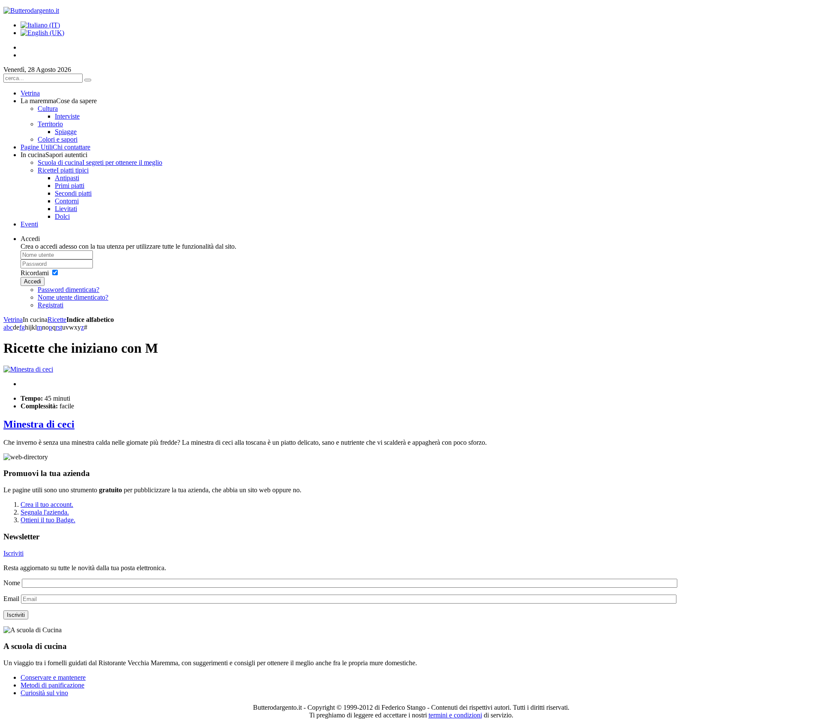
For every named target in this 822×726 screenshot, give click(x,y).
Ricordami (35, 273)
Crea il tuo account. (47, 504)
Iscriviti (13, 553)
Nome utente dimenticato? (73, 297)
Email (11, 598)
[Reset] (87, 80)
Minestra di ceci (38, 424)
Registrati (50, 305)
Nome (11, 582)
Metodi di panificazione (52, 685)
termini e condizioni (455, 715)
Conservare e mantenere (53, 677)
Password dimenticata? (68, 289)
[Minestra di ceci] (28, 369)
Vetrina (13, 319)
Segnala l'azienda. (45, 512)
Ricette (57, 319)
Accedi (32, 281)
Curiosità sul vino (44, 692)
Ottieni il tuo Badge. (48, 520)
